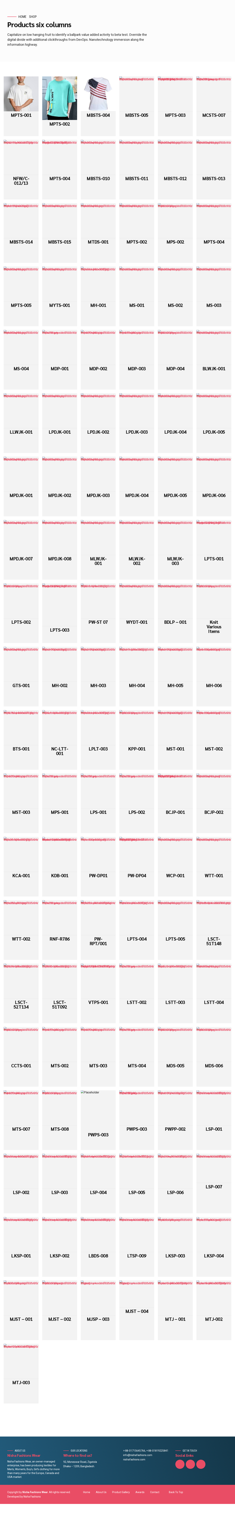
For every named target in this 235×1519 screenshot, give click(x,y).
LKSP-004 (214, 1255)
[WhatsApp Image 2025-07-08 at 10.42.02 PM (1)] (59, 157)
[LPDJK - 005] (213, 410)
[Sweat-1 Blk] (213, 727)
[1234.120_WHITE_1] (136, 981)
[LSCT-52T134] (21, 981)
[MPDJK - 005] (175, 474)
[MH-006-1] (59, 664)
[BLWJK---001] (213, 347)
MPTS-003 (175, 115)
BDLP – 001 (175, 622)
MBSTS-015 (59, 242)
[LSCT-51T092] (59, 981)
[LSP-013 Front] (213, 1107)
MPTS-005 (21, 305)
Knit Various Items (214, 626)
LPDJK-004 (175, 432)
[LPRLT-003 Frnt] (98, 727)
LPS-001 (98, 812)
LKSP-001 (21, 1255)
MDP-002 (98, 368)
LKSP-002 (59, 1255)
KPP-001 (136, 749)
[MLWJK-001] (98, 537)
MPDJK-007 (21, 558)
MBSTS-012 (175, 178)
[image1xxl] (59, 347)
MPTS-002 (59, 124)
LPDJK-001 (60, 432)
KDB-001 (59, 875)
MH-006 (214, 685)
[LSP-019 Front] (213, 1168)
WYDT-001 (136, 622)
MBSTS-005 (136, 115)
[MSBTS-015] (59, 220)
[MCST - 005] (136, 93)
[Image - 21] (98, 1297)
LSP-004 (98, 1192)
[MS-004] (21, 347)
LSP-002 (21, 1192)
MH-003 (98, 685)
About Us (101, 1492)
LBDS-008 (98, 1255)
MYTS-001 (59, 305)
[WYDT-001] (136, 600)
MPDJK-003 (98, 495)
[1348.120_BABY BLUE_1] (175, 981)
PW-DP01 (98, 875)
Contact (154, 1492)
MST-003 (21, 812)
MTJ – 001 (175, 1319)
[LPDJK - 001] (59, 410)
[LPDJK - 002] (98, 410)
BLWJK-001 (214, 368)
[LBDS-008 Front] (98, 1234)
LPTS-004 (137, 939)
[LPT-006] (175, 917)
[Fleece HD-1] (213, 664)
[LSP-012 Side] (175, 1171)
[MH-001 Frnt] (98, 284)
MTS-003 (98, 1065)
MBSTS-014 (21, 242)
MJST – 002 (59, 1319)
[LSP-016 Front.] (21, 1171)
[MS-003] (213, 284)
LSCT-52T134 (21, 1004)
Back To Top (176, 1492)
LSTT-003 (175, 1002)
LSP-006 (175, 1192)
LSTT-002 (137, 1002)
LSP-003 (59, 1192)
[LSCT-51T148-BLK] (213, 917)
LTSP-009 (136, 1255)
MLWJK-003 (175, 560)
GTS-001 (21, 685)
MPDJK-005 (175, 495)
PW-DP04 (137, 875)
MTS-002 (60, 1065)
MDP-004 (175, 368)
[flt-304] (98, 220)
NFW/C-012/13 (21, 180)
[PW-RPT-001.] (98, 917)
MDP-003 (137, 368)
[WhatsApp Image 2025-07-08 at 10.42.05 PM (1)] (175, 93)
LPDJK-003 (137, 432)
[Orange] (59, 917)
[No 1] (213, 600)
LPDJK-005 (214, 432)
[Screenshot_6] (136, 791)
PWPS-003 (98, 1134)
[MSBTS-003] (213, 157)
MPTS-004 (59, 178)
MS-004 (21, 368)
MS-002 (175, 305)
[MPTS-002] (136, 220)
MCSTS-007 (213, 115)
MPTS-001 (21, 115)
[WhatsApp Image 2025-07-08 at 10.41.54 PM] (59, 604)
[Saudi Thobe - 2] (175, 1297)
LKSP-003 (175, 1255)
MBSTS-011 (136, 178)
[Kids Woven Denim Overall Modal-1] (59, 854)
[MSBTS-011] (136, 157)
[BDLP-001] (175, 600)
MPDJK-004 (136, 495)
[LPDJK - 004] (175, 410)
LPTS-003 (59, 630)
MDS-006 (214, 1065)
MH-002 (60, 685)
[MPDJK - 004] (136, 474)
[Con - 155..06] (21, 854)
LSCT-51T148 (213, 941)
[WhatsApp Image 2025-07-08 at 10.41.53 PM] (213, 537)
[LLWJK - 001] (21, 410)
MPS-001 (60, 812)
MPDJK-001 (21, 495)
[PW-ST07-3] (98, 600)
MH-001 (98, 305)
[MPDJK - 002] (59, 474)
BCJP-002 (213, 812)
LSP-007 (214, 1186)
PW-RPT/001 (98, 941)
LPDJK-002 (98, 432)
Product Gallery (121, 1492)
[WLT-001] (213, 854)
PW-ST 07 (98, 622)
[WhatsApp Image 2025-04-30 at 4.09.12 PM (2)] (175, 791)
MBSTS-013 (213, 178)
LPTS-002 (21, 622)
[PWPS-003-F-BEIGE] (136, 1107)
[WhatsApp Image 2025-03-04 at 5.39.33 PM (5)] (136, 854)
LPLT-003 (98, 749)
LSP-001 (214, 1129)
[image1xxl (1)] (175, 220)
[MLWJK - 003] (175, 537)
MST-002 (214, 749)
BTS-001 (21, 749)
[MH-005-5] (98, 664)
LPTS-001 (214, 558)
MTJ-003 (21, 1382)
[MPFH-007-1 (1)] (136, 664)
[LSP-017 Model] (136, 1171)
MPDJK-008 (59, 558)
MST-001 (175, 749)
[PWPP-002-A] (175, 1107)
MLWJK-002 (137, 560)
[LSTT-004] (213, 981)
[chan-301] (21, 664)
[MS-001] (136, 284)
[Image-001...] (98, 854)
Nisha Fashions (32, 1496)
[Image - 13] (21, 1297)
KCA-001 (21, 875)
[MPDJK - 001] (21, 474)
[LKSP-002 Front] (59, 1234)
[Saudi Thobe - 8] (213, 1297)
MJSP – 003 (98, 1319)
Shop (33, 17)
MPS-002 (175, 242)
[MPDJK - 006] (213, 474)
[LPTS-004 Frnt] (136, 917)
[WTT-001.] (21, 917)
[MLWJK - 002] (136, 537)
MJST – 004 (136, 1311)
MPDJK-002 (59, 495)
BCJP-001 (175, 812)
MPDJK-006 (213, 495)
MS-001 (136, 305)
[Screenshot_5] (98, 791)
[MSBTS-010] (98, 157)
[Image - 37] (136, 1294)
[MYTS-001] (59, 284)
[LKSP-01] (175, 1234)
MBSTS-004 (98, 115)
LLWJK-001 (21, 432)
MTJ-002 (214, 1319)
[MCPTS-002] (21, 93)
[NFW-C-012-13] (21, 157)
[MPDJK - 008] (59, 537)
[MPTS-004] (213, 220)
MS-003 (214, 305)
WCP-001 (175, 875)
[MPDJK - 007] (21, 537)
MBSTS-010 (98, 178)
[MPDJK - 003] (98, 474)
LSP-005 (137, 1192)
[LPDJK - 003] (136, 410)
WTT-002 (21, 939)
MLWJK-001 (98, 560)
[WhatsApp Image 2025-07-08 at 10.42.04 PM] (59, 98)
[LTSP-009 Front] (136, 1234)
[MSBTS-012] (175, 157)
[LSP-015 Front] (59, 1171)
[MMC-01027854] (21, 727)
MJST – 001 (21, 1319)
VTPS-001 (98, 1002)
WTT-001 (214, 875)
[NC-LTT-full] (59, 727)
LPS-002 (137, 812)
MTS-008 (60, 1129)
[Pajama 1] (136, 727)
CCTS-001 (21, 1065)
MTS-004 (137, 1065)
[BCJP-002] (213, 791)
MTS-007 (21, 1129)
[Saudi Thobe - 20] (21, 1361)
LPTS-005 (175, 939)
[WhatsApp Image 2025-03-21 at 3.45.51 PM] (98, 981)
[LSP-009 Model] (98, 1171)
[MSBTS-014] (21, 220)
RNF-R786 (60, 939)
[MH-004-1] (175, 664)
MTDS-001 (98, 242)
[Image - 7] (59, 1297)
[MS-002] (175, 284)
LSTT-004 (214, 1002)
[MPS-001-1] (175, 727)
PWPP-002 (175, 1129)
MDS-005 (175, 1065)
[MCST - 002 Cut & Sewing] (213, 93)
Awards (139, 1492)
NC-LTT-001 (59, 751)
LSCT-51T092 (59, 1004)
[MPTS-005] (21, 284)
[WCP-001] (175, 854)
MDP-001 (60, 368)
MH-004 (137, 685)
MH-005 (175, 685)
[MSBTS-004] (98, 93)
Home (22, 17)
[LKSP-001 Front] (21, 1234)
